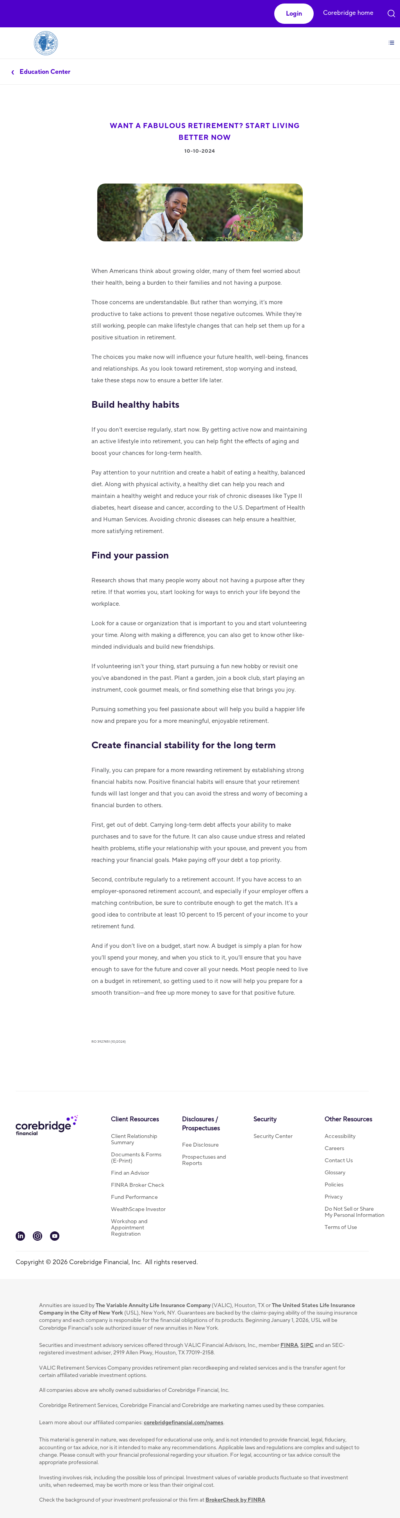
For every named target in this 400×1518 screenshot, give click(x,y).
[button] (294, 14)
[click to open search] (391, 11)
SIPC (307, 1345)
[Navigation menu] (391, 38)
